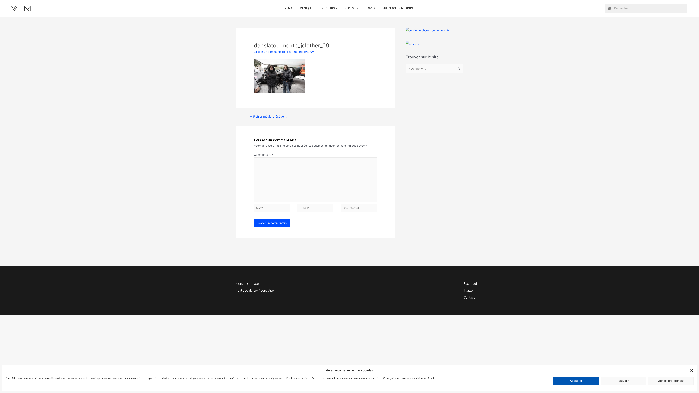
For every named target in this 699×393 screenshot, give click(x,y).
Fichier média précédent (268, 116)
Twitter (469, 290)
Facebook (471, 283)
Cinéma (287, 8)
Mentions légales (247, 283)
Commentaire (264, 154)
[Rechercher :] (434, 68)
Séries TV (351, 8)
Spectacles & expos (397, 8)
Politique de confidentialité (254, 290)
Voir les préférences (670, 380)
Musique (306, 8)
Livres (370, 8)
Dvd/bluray (328, 8)
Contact (469, 297)
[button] (692, 370)
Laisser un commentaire (269, 51)
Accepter (576, 380)
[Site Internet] (359, 209)
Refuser (623, 380)
